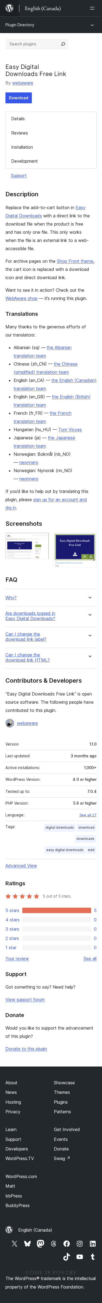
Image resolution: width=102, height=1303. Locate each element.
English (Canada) (35, 1230)
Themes (62, 1092)
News (11, 1092)
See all (90, 958)
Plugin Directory (19, 24)
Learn (11, 1129)
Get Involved (67, 1129)
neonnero (28, 462)
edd (91, 850)
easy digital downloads (65, 850)
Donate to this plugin (26, 1048)
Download (18, 97)
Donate (61, 1149)
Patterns (62, 1111)
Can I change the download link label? (25, 637)
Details (18, 118)
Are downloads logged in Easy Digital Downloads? (30, 616)
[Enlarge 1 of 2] (41, 540)
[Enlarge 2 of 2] (89, 540)
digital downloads (59, 827)
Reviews (19, 133)
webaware (22, 83)
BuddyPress (17, 1205)
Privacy (12, 1111)
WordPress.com (21, 1176)
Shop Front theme (75, 261)
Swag (62, 1158)
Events (61, 1139)
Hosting (13, 1102)
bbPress (13, 1196)
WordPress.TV (19, 1158)
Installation (22, 147)
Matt (10, 1186)
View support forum (25, 999)
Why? (11, 597)
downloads (85, 839)
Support (19, 175)
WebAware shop (21, 298)
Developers (16, 1149)
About (11, 1082)
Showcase (64, 1082)
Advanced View (21, 865)
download (86, 827)
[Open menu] (93, 8)
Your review (17, 958)
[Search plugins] (63, 44)
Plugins (61, 1102)
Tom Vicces (70, 429)
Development (24, 161)
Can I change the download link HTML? (27, 657)
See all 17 (88, 815)
